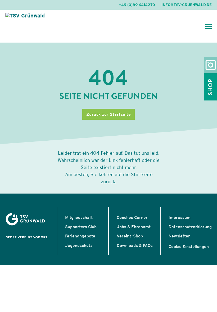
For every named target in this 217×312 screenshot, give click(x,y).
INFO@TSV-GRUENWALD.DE (186, 5)
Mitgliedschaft (79, 217)
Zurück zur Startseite (108, 114)
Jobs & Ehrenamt (134, 226)
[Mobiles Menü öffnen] (208, 26)
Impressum (180, 217)
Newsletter (179, 236)
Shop (210, 87)
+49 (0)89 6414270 (137, 5)
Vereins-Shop (130, 236)
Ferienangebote (80, 236)
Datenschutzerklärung (190, 226)
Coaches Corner (132, 217)
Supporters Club (81, 226)
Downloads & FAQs (135, 245)
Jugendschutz (78, 245)
